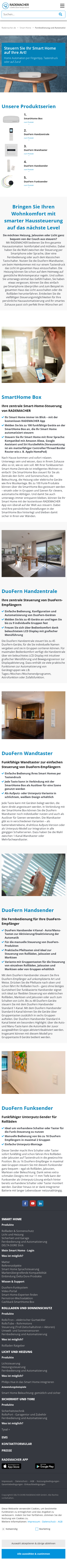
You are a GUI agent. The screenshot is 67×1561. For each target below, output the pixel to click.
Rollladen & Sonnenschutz (18, 1231)
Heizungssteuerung (14, 1367)
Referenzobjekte (11, 1265)
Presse (7, 1450)
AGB (32, 1481)
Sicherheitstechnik (13, 1411)
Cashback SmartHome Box (18, 1302)
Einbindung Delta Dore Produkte (22, 1276)
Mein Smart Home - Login (18, 1250)
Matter (6, 1262)
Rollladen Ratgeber (13, 1345)
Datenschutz (21, 1481)
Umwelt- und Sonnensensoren (20, 1330)
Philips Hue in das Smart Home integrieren (28, 1382)
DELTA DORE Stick (12, 1245)
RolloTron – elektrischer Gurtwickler (24, 1320)
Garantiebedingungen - (13, 1484)
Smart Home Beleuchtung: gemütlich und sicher (31, 1393)
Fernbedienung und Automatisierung (24, 1241)
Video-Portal (9, 1291)
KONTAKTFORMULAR (17, 1444)
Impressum (7, 1481)
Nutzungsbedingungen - (48, 1481)
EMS (5, 1437)
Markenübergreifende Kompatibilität (24, 1273)
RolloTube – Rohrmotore (17, 1323)
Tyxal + (6, 1429)
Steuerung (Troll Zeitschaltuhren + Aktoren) (28, 1327)
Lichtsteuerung (11, 1363)
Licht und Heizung (13, 1234)
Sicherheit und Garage (15, 1238)
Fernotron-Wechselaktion (17, 1298)
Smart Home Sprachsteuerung (20, 1269)
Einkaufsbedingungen (34, 1484)
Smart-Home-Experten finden (20, 1294)
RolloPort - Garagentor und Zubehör (24, 1414)
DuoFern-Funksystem (15, 1287)
